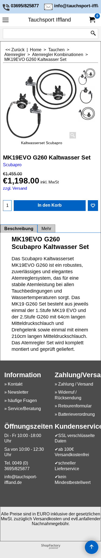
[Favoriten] (93, 205)
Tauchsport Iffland (49, 20)
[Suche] (93, 34)
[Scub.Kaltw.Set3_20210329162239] (86, 113)
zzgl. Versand (15, 188)
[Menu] (5, 20)
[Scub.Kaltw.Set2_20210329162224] (86, 94)
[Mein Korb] (92, 19)
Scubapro (12, 164)
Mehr (46, 228)
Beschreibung (18, 228)
